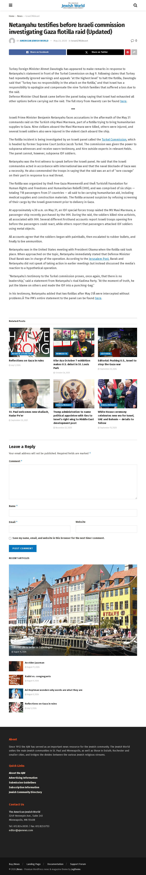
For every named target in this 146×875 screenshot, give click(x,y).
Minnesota (61, 354)
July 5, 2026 (15, 365)
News (20, 16)
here (123, 101)
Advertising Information (23, 777)
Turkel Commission (114, 139)
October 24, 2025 (62, 373)
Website (80, 521)
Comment (15, 461)
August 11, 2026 (33, 667)
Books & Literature (22, 354)
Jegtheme (75, 869)
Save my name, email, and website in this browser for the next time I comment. (58, 538)
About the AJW (17, 773)
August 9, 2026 (33, 681)
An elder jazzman (34, 662)
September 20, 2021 (19, 420)
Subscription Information (24, 787)
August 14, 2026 (19, 652)
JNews (19, 869)
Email (13, 522)
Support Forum (78, 864)
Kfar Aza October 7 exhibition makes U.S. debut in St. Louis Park (71, 364)
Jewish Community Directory (25, 792)
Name (13, 506)
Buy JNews (14, 864)
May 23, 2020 (60, 40)
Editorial (106, 354)
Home (11, 16)
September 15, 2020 (108, 428)
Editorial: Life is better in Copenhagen (32, 647)
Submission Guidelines (22, 782)
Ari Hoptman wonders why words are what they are (53, 690)
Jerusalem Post (99, 258)
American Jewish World (34, 40)
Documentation (55, 864)
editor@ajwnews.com (21, 830)
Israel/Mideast (32, 16)
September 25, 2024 (108, 369)
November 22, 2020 (63, 428)
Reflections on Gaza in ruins (26, 360)
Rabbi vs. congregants (38, 676)
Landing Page (34, 864)
